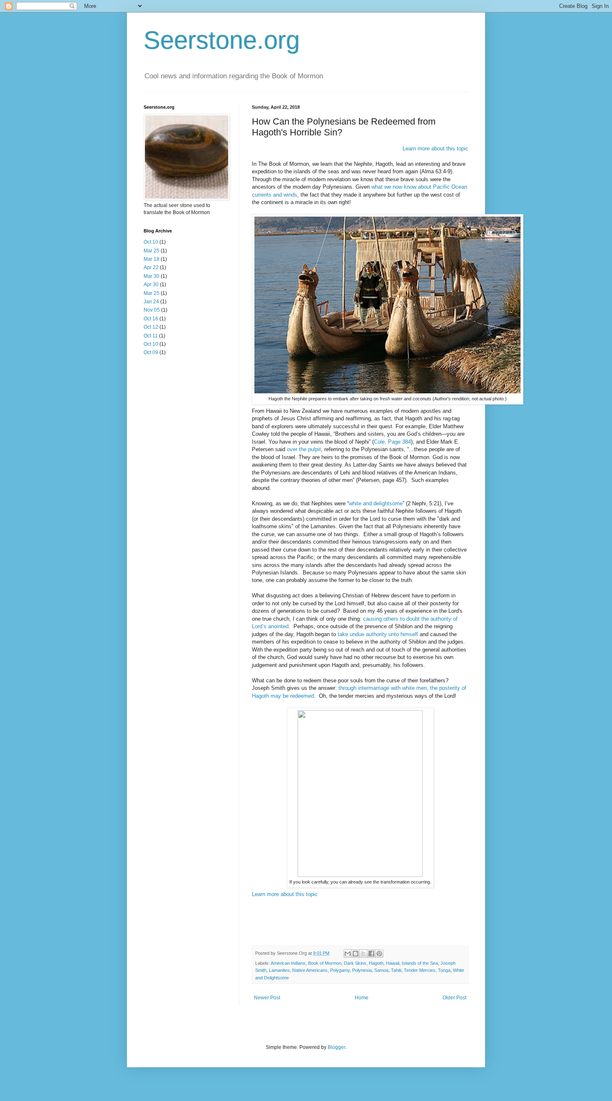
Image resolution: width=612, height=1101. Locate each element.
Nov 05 (152, 310)
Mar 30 (151, 276)
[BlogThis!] (355, 953)
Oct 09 (151, 352)
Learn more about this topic (435, 148)
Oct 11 (151, 336)
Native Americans (310, 970)
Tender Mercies (419, 970)
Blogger (336, 1047)
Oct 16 (151, 319)
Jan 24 (151, 302)
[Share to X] (363, 953)
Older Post (454, 998)
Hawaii (392, 963)
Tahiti (396, 970)
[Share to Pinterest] (379, 953)
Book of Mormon (324, 963)
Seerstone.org (222, 40)
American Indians (288, 963)
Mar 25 (151, 251)
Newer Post (267, 998)
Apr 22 (151, 267)
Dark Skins (355, 963)
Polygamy (340, 970)
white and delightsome (376, 503)
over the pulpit (304, 449)
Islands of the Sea (420, 963)
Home (361, 998)
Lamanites (279, 970)
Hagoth (376, 963)
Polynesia (362, 970)
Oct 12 (151, 327)
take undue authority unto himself (378, 634)
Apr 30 (151, 284)
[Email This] (347, 953)
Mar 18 (151, 259)
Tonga (444, 970)
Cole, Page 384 (392, 442)
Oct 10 (151, 242)
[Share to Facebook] (371, 953)
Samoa (381, 970)
